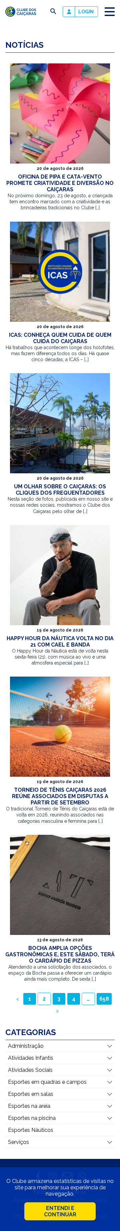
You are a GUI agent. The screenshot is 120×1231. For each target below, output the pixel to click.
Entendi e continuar (60, 1211)
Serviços (18, 1142)
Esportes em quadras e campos (47, 1082)
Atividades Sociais (30, 1070)
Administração (26, 1046)
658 (104, 999)
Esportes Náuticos (30, 1130)
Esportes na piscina (32, 1118)
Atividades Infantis (30, 1058)
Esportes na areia (29, 1106)
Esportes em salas (30, 1094)
